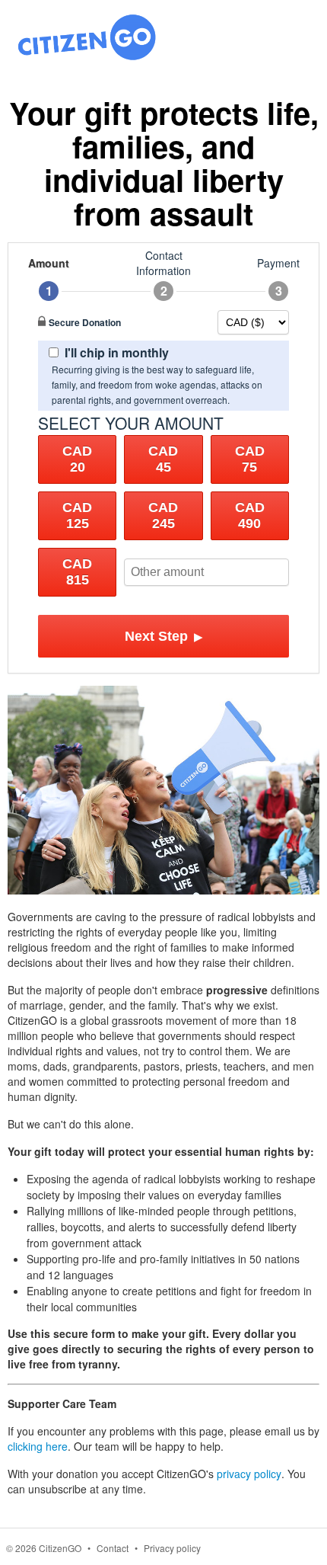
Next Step (164, 636)
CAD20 (77, 459)
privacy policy (249, 1473)
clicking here (38, 1446)
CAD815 (77, 571)
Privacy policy (172, 1547)
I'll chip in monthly (117, 352)
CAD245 (163, 515)
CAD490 (250, 515)
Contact (113, 1547)
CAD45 (163, 459)
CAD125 (77, 515)
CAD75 (250, 459)
